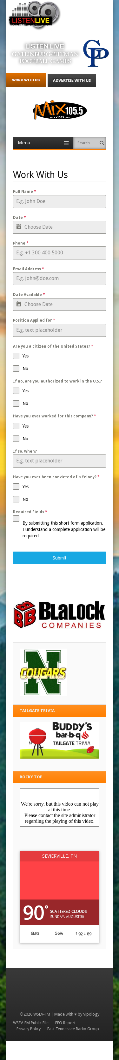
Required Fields (30, 512)
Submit (59, 557)
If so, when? (25, 451)
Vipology (91, 1014)
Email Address (28, 269)
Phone (21, 243)
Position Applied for (34, 320)
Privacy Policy (29, 1028)
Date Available (29, 294)
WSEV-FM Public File (31, 1022)
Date (19, 217)
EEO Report (65, 1022)
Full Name (24, 191)
